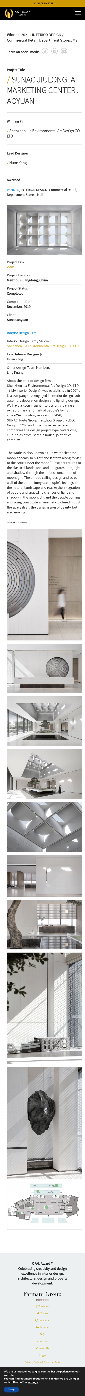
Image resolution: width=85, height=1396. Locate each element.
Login (42, 1355)
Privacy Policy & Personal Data (42, 1362)
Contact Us (42, 1348)
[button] (45, 51)
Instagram (44, 1320)
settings (33, 1382)
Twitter (43, 1313)
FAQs (42, 1334)
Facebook (43, 1306)
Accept (11, 1389)
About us (42, 1341)
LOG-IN (36, 3)
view (10, 267)
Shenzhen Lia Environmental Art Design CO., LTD (43, 346)
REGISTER (48, 3)
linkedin (44, 1327)
